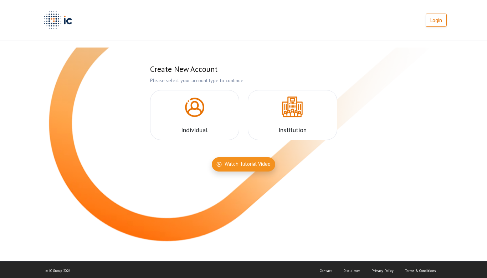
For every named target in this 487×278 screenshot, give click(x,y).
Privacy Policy (382, 270)
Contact (326, 270)
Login (436, 20)
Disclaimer (351, 270)
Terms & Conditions (420, 270)
